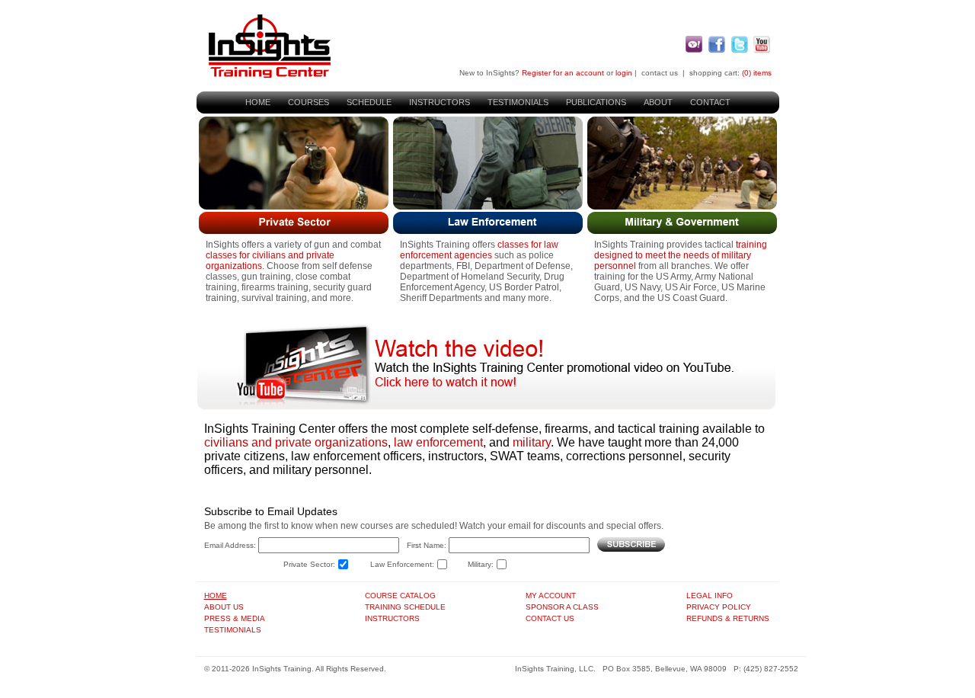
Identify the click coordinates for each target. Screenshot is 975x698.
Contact (710, 102)
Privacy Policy (718, 607)
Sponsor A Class (562, 607)
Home (257, 102)
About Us (224, 607)
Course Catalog (400, 595)
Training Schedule (405, 607)
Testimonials (518, 102)
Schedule (369, 102)
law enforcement (438, 442)
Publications (596, 102)
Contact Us (550, 618)
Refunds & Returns (727, 618)
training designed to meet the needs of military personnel (680, 255)
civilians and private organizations (296, 442)
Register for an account (563, 73)
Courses (308, 102)
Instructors (439, 102)
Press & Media (234, 618)
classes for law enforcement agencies (479, 250)
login (623, 73)
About (658, 102)
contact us (659, 73)
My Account (551, 595)
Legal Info (709, 595)
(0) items (757, 73)
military (532, 442)
